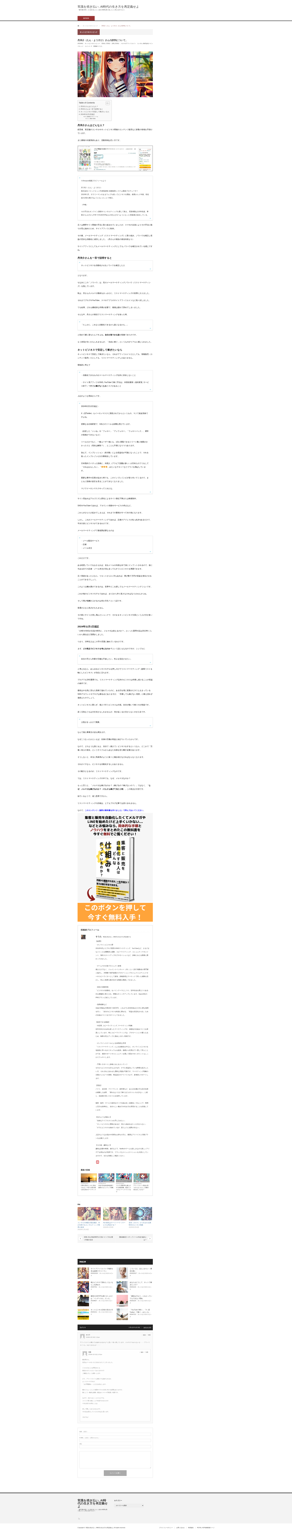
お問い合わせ (180, 1527)
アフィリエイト (145, 1181)
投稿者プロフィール (92, 116)
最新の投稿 (92, 118)
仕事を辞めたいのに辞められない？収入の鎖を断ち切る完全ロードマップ (88, 1187)
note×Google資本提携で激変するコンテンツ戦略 (105, 1186)
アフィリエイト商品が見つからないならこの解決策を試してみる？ (141, 1187)
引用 (149, 1335)
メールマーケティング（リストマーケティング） (123, 1181)
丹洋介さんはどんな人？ (89, 106)
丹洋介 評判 (110, 43)
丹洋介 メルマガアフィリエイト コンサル (129, 43)
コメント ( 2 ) (147, 1327)
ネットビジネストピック (92, 43)
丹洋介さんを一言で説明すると (92, 109)
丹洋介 (104, 43)
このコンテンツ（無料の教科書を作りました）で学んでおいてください (114, 810)
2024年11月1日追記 (88, 114)
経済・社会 (93, 1181)
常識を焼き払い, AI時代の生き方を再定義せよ (108, 6)
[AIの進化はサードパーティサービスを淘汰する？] (114, 1213)
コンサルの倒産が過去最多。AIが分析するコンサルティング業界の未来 (89, 1225)
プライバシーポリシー (166, 1527)
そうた (100, 46)
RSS (79, 1518)
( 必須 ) (83, 1431)
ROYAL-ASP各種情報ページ (205, 1527)
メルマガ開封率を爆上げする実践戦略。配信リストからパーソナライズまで (123, 1188)
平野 (89, 1352)
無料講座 (86, 18)
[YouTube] (98, 1162)
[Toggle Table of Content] (106, 103)
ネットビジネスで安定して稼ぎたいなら (95, 112)
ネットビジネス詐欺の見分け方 (102, 1310)
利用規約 (191, 1527)
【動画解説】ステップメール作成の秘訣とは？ (132, 1238)
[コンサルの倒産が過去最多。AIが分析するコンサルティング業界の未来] (89, 1213)
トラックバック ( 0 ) (134, 1327)
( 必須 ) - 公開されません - (89, 1437)
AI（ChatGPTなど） (108, 1181)
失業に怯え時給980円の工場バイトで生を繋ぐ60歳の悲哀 (98, 1238)
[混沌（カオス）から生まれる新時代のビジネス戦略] (140, 1213)
